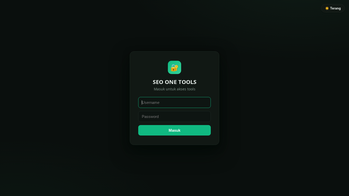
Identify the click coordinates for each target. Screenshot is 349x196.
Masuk (174, 130)
